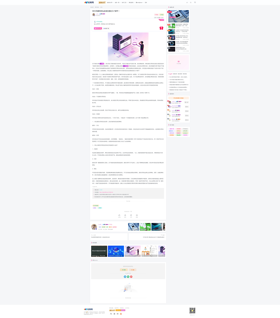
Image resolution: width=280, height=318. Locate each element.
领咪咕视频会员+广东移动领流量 (177, 82)
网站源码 (178, 135)
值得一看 (172, 128)
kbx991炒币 (174, 106)
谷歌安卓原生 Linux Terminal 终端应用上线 (181, 48)
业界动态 (178, 131)
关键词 (126, 66)
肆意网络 (174, 115)
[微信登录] (128, 277)
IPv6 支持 (113, 310)
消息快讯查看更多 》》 (172, 131)
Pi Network (185, 128)
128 (111, 227)
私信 (162, 14)
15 (100, 227)
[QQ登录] (125, 277)
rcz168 (173, 110)
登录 (125, 270)
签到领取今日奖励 (179, 98)
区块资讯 (185, 135)
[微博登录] (131, 277)
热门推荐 (170, 73)
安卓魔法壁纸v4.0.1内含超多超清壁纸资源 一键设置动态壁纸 (183, 87)
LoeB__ (97, 14)
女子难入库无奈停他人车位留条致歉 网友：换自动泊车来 (182, 37)
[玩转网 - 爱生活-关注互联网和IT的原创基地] (88, 309)
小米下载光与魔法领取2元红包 (176, 79)
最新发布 (175, 73)
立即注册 (98, 28)
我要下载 (107, 28)
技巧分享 (185, 131)
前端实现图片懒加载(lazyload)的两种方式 (179, 84)
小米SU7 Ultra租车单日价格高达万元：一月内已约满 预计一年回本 (182, 31)
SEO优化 (97, 7)
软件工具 (172, 133)
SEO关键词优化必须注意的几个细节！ (106, 11)
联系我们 (122, 308)
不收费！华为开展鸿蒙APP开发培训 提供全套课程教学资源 (182, 43)
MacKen (174, 119)
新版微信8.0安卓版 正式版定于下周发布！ (179, 89)
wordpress (185, 133)
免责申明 (116, 308)
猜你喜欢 (185, 73)
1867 (104, 227)
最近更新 (180, 73)
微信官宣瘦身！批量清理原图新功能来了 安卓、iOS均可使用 (182, 25)
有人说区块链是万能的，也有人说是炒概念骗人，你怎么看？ (183, 77)
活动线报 (178, 128)
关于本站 (127, 308)
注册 (133, 270)
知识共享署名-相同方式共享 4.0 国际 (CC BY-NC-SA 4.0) (111, 194)
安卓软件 (178, 133)
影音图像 (172, 135)
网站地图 (111, 308)
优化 (102, 63)
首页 (92, 7)
